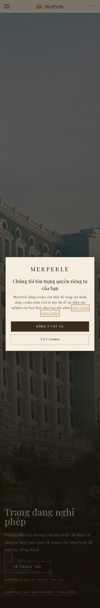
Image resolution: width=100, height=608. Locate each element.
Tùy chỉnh (50, 339)
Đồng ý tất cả (50, 326)
